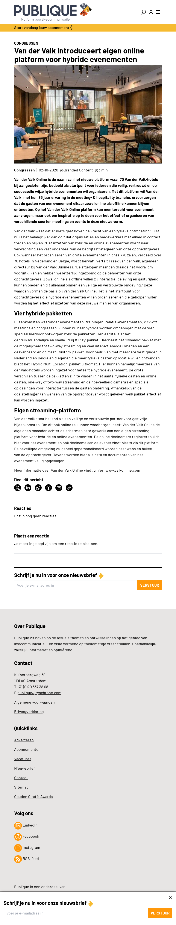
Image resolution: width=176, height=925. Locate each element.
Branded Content (78, 170)
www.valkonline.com (123, 470)
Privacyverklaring (29, 711)
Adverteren (24, 739)
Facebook (30, 836)
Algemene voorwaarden (34, 702)
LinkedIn (30, 825)
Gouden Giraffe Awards (33, 796)
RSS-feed (30, 858)
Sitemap (21, 787)
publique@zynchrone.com (39, 692)
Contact (21, 777)
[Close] (170, 897)
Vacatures (22, 758)
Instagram (31, 847)
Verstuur (160, 913)
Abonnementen (27, 749)
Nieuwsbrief (24, 768)
